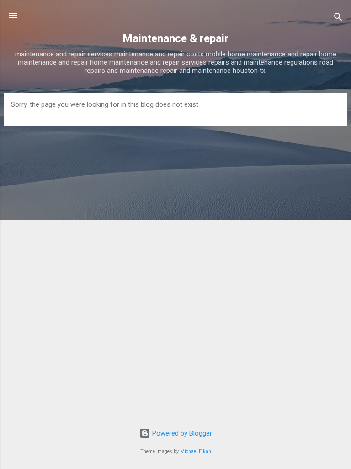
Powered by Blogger (181, 433)
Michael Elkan (195, 451)
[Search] (338, 19)
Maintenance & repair (175, 38)
